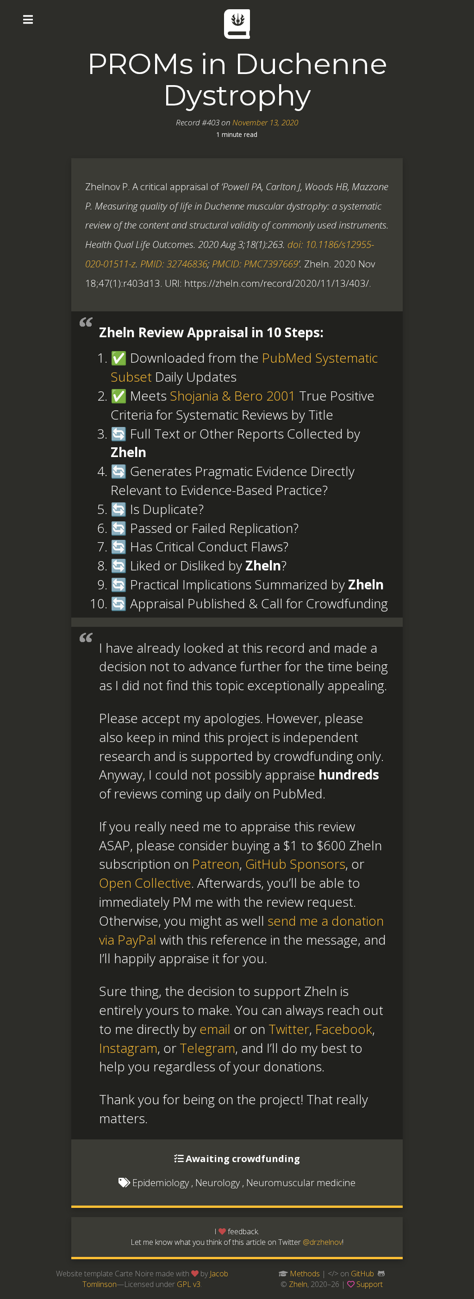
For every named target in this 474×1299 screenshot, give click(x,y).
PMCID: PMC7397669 (255, 263)
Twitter (288, 1029)
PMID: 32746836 (173, 263)
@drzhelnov (322, 1242)
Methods (305, 1273)
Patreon (215, 863)
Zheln (298, 1284)
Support (369, 1284)
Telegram (207, 1048)
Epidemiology (160, 1182)
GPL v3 (188, 1284)
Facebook (343, 1029)
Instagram (128, 1048)
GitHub (362, 1273)
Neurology (217, 1182)
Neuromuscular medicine (301, 1182)
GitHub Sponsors (295, 863)
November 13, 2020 (265, 122)
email (215, 1029)
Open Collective (145, 882)
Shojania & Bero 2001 (233, 395)
